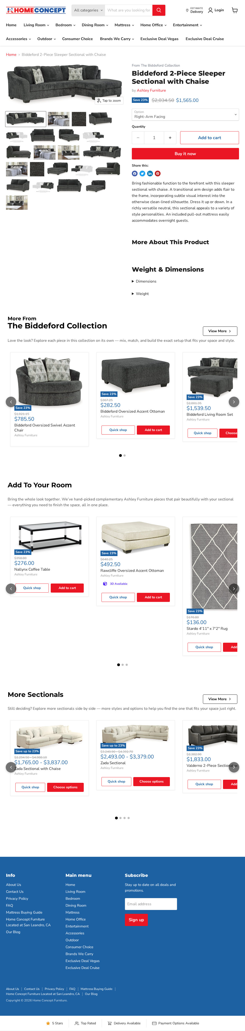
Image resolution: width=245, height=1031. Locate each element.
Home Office (152, 25)
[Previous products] (11, 402)
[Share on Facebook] (135, 173)
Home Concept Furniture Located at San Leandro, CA (43, 994)
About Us (13, 884)
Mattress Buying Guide (24, 912)
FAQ (9, 905)
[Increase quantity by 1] (170, 137)
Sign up (136, 920)
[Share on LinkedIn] (150, 173)
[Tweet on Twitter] (142, 173)
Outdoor (45, 39)
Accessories (17, 39)
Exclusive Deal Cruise (205, 39)
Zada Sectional (113, 763)
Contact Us (14, 891)
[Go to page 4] (129, 818)
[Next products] (234, 402)
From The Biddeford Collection (156, 65)
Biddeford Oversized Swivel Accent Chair (44, 428)
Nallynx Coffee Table (32, 569)
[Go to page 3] (127, 665)
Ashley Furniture (151, 90)
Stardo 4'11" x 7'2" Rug (207, 628)
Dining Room (94, 25)
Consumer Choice (77, 39)
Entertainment (186, 25)
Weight (142, 293)
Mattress (123, 25)
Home (11, 25)
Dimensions (146, 281)
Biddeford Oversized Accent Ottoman (132, 411)
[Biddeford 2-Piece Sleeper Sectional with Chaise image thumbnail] (26, 119)
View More (217, 331)
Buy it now (185, 154)
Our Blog (13, 932)
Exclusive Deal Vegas (159, 39)
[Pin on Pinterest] (158, 173)
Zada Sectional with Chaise (37, 768)
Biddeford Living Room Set (210, 414)
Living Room (35, 25)
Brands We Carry (115, 39)
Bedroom (64, 25)
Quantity (138, 127)
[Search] (158, 10)
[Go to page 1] (120, 455)
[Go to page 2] (124, 455)
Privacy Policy (17, 898)
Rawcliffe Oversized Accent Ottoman (132, 570)
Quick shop (118, 430)
